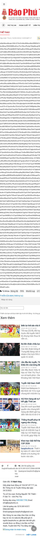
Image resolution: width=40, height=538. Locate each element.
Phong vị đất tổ (24, 25)
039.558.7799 (21, 500)
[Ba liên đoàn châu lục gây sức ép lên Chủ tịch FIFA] (10, 349)
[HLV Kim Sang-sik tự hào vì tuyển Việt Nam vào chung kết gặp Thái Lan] (10, 404)
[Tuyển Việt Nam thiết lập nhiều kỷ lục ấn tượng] (10, 389)
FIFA (22, 291)
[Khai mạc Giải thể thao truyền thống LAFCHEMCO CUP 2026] (10, 446)
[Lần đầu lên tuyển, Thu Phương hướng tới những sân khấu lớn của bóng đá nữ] (10, 368)
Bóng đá (14, 291)
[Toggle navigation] (4, 4)
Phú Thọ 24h (12, 25)
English (4, 468)
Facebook (11, 468)
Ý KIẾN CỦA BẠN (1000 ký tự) (11, 296)
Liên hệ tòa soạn (16, 472)
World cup (30, 291)
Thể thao (5, 32)
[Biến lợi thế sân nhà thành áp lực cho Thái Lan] (10, 331)
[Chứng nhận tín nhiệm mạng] (14, 529)
